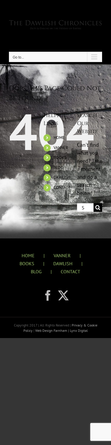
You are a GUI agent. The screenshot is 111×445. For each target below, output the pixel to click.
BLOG (58, 167)
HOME (59, 137)
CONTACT (62, 187)
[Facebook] (48, 295)
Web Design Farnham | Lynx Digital (61, 330)
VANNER (61, 147)
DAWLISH (62, 177)
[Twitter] (63, 295)
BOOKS (60, 157)
